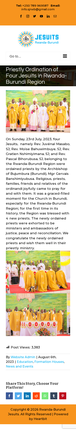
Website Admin (23, 357)
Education (25, 362)
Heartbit (40, 419)
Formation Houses (49, 362)
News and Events (19, 366)
